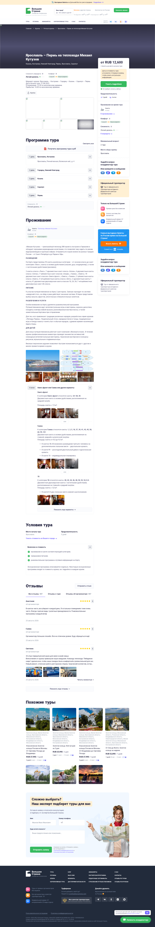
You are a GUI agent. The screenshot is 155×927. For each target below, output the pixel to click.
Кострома (36, 64)
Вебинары (71, 878)
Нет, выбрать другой (65, 12)
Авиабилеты (46, 21)
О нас (73, 21)
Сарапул (74, 64)
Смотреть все (88, 144)
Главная (29, 28)
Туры (27, 21)
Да (57, 12)
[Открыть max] (124, 899)
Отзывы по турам (121, 878)
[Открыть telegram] (98, 899)
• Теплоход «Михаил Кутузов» (47, 228)
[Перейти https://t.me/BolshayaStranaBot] (113, 172)
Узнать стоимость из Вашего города (40, 538)
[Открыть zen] (118, 899)
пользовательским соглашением (63, 852)
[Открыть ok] (111, 899)
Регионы (36, 21)
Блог (69, 872)
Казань (29, 64)
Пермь (58, 64)
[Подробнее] (42, 74)
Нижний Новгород (48, 64)
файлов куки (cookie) (133, 913)
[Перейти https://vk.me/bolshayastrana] (103, 172)
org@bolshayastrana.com (77, 894)
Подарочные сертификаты (98, 878)
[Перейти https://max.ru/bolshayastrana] (108, 172)
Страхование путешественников (100, 881)
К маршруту (106, 134)
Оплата (52, 878)
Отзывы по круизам (121, 881)
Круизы (37, 28)
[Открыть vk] (105, 899)
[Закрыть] (90, 157)
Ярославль (66, 64)
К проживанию (107, 114)
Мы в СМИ (71, 875)
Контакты (82, 21)
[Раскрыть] (90, 170)
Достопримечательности (76, 881)
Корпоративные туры (61, 21)
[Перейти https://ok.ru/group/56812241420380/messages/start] (118, 172)
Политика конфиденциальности (62, 913)
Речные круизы (49, 28)
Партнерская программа (97, 875)
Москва (76, 10)
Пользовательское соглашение (36, 913)
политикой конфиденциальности (64, 850)
